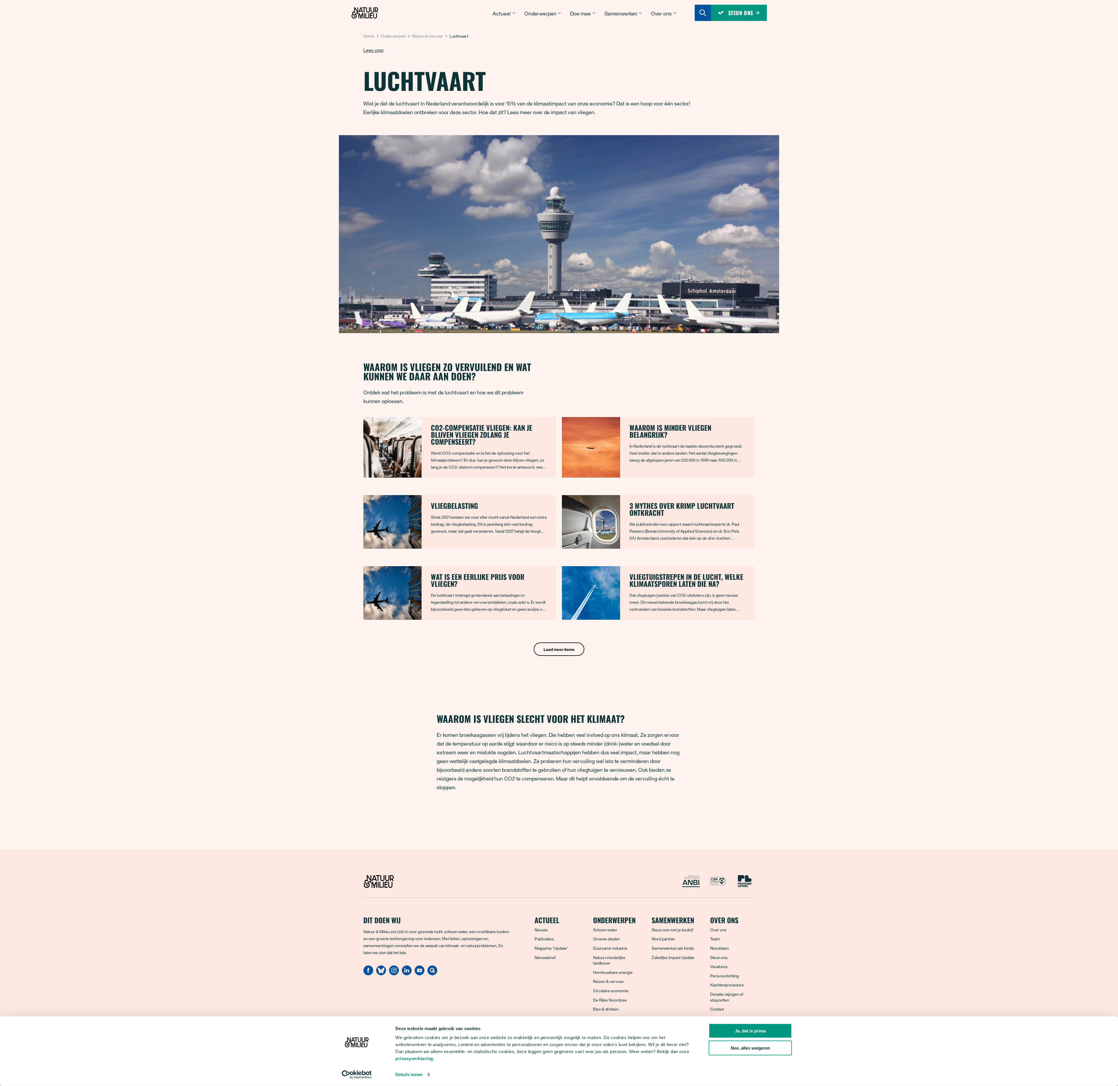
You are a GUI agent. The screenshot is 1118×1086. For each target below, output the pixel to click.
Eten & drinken (605, 1008)
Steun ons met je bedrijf (672, 929)
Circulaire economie (611, 990)
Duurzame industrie (610, 948)
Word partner (663, 938)
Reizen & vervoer (427, 35)
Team (715, 938)
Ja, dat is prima (750, 1030)
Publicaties (544, 938)
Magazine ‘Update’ (551, 948)
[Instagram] (394, 973)
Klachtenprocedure (727, 984)
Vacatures (719, 966)
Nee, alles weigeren (750, 1048)
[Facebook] (368, 973)
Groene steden (606, 938)
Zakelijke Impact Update (673, 957)
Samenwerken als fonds (673, 948)
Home (368, 35)
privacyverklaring (414, 1058)
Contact (717, 1008)
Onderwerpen (393, 35)
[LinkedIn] (407, 973)
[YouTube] (419, 973)
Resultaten (719, 948)
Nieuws (541, 929)
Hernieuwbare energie (613, 972)
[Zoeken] (703, 13)
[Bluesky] (381, 973)
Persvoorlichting (724, 975)
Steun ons (719, 957)
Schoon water (605, 929)
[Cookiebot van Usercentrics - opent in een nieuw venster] (356, 1074)
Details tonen (408, 1074)
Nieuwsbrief (545, 957)
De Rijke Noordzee (610, 999)
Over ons (718, 929)
